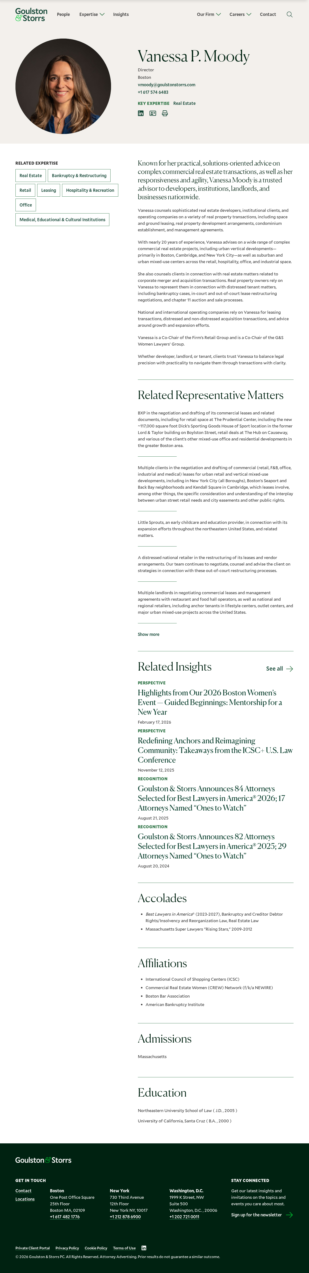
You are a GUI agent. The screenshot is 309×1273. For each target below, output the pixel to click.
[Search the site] (290, 14)
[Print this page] (165, 113)
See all (274, 668)
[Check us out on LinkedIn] (143, 1248)
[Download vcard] (152, 113)
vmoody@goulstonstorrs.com (166, 84)
